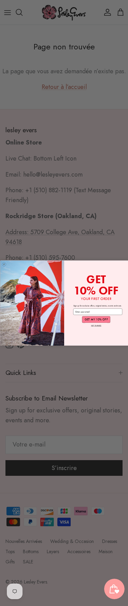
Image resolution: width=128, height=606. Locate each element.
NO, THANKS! (96, 325)
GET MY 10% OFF (96, 319)
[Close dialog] (4, 264)
